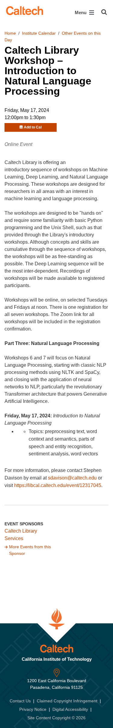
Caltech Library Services (21, 534)
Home (10, 33)
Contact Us (20, 700)
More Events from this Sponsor (30, 550)
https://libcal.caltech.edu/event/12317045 (57, 485)
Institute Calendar (39, 33)
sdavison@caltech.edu (72, 477)
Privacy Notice (32, 709)
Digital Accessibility (70, 709)
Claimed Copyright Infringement (67, 700)
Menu (81, 12)
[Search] (104, 12)
